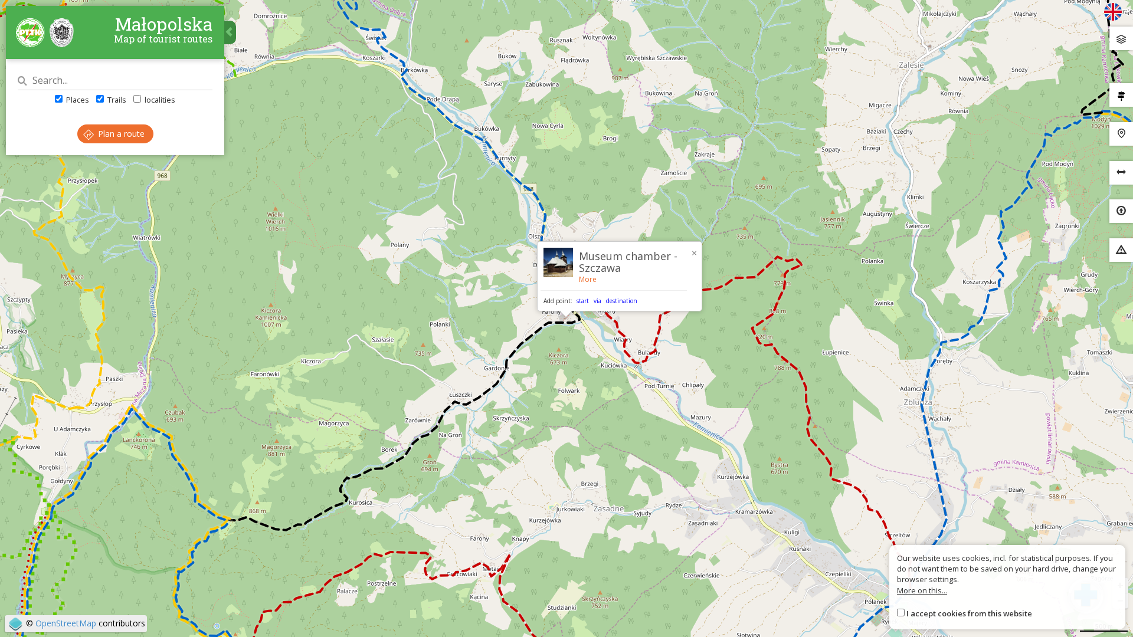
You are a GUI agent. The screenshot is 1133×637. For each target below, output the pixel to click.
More (588, 279)
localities (159, 99)
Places (76, 99)
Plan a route (120, 133)
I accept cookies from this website (969, 613)
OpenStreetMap (65, 623)
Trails (116, 99)
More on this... (922, 590)
